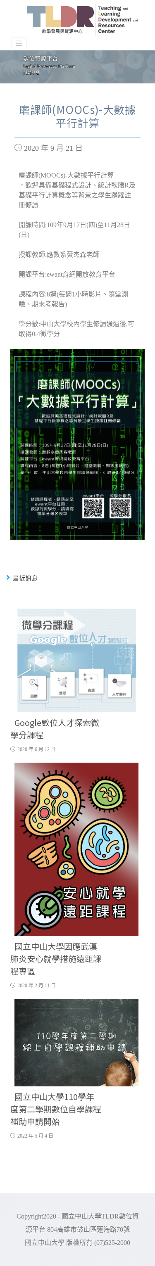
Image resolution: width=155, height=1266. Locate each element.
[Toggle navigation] (19, 43)
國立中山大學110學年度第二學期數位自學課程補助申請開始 (55, 1109)
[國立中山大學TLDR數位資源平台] (82, 20)
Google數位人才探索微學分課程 (54, 728)
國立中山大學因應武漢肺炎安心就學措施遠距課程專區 (55, 958)
